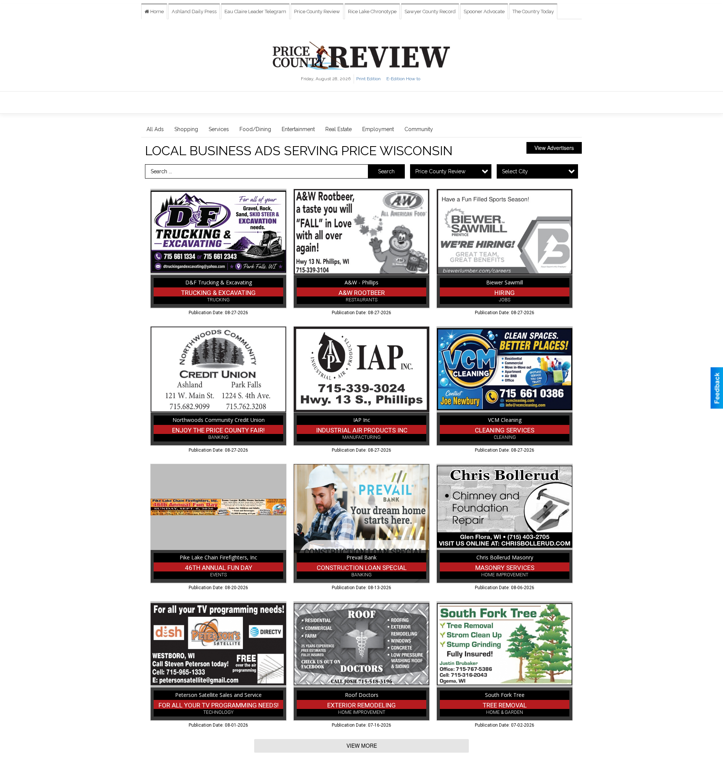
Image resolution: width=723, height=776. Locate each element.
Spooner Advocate (484, 11)
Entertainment (298, 129)
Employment (378, 129)
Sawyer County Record (430, 11)
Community (418, 129)
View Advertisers (554, 147)
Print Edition (368, 78)
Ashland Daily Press (194, 11)
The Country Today (533, 11)
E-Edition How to (403, 78)
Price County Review (317, 11)
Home (156, 11)
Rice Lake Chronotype (372, 11)
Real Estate (338, 129)
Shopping (186, 129)
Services (219, 129)
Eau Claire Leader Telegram (255, 11)
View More (361, 745)
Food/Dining (255, 129)
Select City (515, 171)
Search (386, 171)
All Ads (155, 129)
